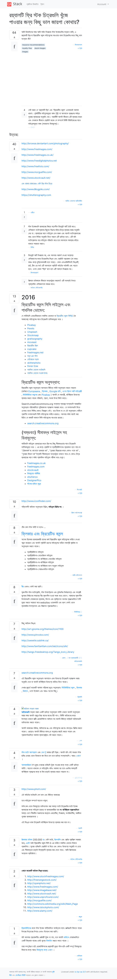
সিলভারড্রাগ (34, 273)
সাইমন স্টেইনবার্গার (36, 288)
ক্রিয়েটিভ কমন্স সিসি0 (65, 315)
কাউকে (66, 937)
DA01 (33, 127)
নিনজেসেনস (78, 45)
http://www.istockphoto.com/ (43, 907)
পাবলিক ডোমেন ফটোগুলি (36, 369)
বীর (23, 586)
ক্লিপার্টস (57, 839)
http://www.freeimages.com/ (37, 149)
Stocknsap (33, 335)
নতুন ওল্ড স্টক (32, 355)
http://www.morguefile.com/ (37, 172)
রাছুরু (80, 917)
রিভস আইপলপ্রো (76, 513)
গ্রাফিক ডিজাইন (32, 4)
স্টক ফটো (25, 752)
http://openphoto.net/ (39, 883)
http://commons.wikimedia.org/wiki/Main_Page (52, 903)
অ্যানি (80, 828)
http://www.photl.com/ (34, 789)
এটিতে (32, 212)
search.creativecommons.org (42, 423)
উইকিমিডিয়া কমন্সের (30, 394)
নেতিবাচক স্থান (33, 359)
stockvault (33, 470)
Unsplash (32, 331)
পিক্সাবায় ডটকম (27, 839)
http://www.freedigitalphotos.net (39, 160)
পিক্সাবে (25, 691)
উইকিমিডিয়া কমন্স (68, 687)
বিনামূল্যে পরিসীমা (33, 473)
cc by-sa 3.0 (80, 972)
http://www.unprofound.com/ (43, 897)
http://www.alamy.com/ (39, 910)
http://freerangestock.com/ (42, 879)
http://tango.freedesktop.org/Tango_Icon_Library (48, 651)
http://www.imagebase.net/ (42, 890)
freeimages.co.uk (36, 463)
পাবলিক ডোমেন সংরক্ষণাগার (37, 373)
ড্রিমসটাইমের (26, 928)
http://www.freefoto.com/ (35, 166)
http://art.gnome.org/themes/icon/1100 (42, 629)
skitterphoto (34, 362)
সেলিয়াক (79, 956)
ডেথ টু (43, 752)
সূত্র (80, 48)
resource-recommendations (33, 45)
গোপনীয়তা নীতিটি (20, 975)
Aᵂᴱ (80, 741)
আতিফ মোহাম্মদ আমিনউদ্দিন (73, 201)
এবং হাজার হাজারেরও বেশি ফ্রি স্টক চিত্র (37, 183)
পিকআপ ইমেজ (32, 366)
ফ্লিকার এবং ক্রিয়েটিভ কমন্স (42, 534)
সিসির (32, 247)
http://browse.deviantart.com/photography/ (45, 143)
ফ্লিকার (44, 391)
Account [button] (102, 4)
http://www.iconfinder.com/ (36, 501)
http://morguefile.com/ (39, 900)
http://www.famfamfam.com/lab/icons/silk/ (45, 646)
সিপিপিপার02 (78, 612)
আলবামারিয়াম (26, 764)
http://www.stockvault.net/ (36, 177)
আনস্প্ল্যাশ (33, 752)
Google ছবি (54, 391)
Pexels (30, 328)
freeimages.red (35, 352)
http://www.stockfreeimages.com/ (45, 876)
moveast (32, 342)
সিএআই (79, 490)
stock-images (40, 48)
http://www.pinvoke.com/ (35, 634)
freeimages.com (36, 466)
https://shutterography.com (36, 195)
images (25, 52)
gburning (78, 778)
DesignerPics (34, 480)
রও (44, 839)
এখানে (78, 755)
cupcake (31, 349)
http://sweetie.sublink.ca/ (35, 640)
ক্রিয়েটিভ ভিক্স (32, 345)
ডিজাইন (49, 940)
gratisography (34, 338)
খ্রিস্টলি (79, 697)
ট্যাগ (42, 4)
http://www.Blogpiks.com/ (36, 189)
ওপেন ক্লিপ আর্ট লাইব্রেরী (72, 391)
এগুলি (28, 843)
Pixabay (31, 325)
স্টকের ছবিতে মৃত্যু (34, 483)
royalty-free (27, 48)
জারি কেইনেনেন (77, 575)
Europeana (34, 391)
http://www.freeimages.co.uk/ (38, 154)
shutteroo (32, 476)
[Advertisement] (52, 78)
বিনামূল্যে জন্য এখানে (44, 949)
